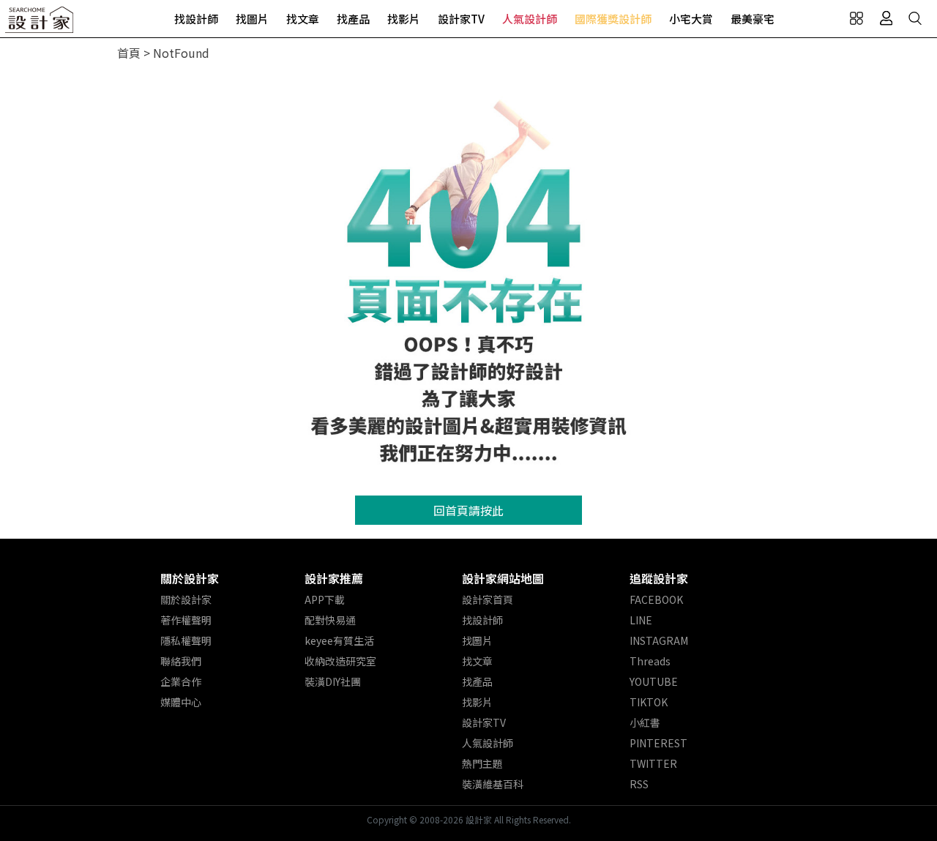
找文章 (302, 18)
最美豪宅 (752, 18)
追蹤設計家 (659, 578)
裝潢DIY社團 (333, 681)
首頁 (129, 52)
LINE (641, 620)
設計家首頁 (487, 599)
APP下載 (325, 599)
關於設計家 (189, 578)
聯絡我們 (180, 661)
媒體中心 (180, 702)
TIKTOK (649, 702)
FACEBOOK (656, 599)
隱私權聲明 (186, 640)
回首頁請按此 (468, 510)
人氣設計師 (529, 18)
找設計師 (196, 18)
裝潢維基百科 (492, 784)
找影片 (403, 18)
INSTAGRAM (659, 640)
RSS (639, 784)
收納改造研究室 (340, 661)
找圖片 (252, 18)
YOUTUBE (654, 681)
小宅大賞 (691, 18)
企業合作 (180, 681)
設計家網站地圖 (503, 578)
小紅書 (645, 722)
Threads (650, 661)
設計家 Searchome (40, 24)
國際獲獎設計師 (613, 18)
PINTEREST (658, 743)
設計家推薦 (334, 578)
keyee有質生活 (339, 640)
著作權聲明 (186, 620)
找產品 (353, 18)
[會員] (886, 18)
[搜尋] (915, 18)
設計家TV (461, 18)
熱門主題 (482, 763)
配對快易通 (330, 620)
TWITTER (653, 763)
